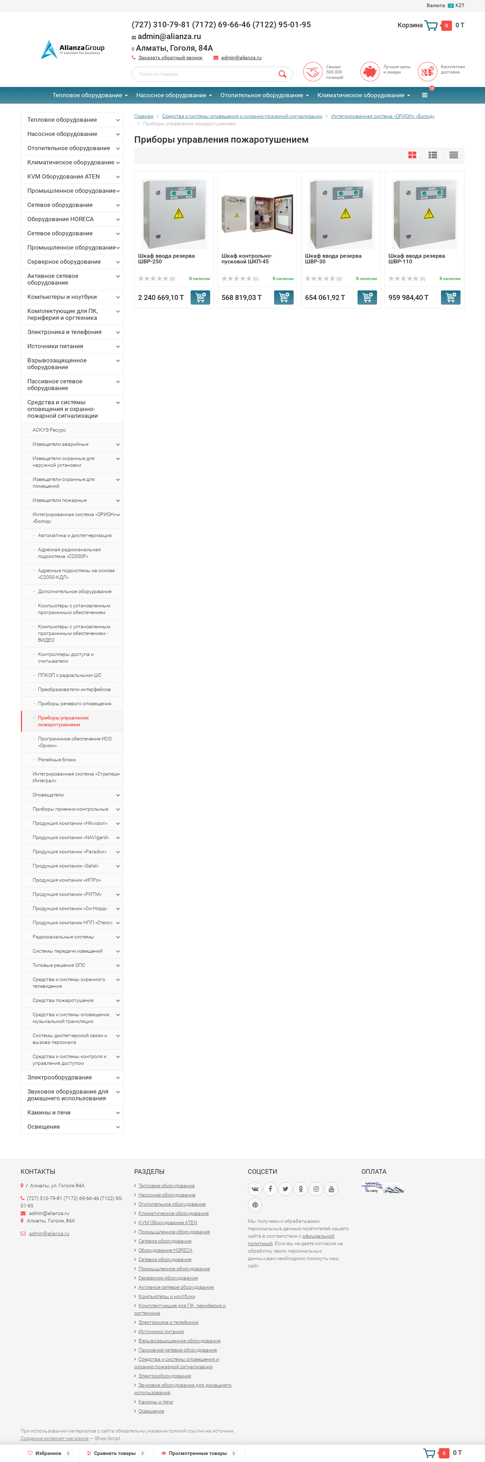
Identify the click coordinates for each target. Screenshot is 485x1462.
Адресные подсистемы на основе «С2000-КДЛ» (76, 574)
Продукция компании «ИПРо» (67, 880)
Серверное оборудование (64, 261)
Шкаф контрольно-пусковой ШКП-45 (247, 258)
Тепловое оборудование (87, 95)
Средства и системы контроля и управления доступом (70, 1059)
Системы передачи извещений (68, 951)
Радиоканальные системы (63, 937)
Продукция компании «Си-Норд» (70, 908)
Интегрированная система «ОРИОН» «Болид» (74, 517)
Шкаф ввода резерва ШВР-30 (333, 258)
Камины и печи (49, 1112)
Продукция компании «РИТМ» (67, 894)
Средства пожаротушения (63, 1000)
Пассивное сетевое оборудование (54, 384)
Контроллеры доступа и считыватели (66, 657)
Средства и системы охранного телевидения (69, 982)
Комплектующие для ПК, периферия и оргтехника (62, 314)
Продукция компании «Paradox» (70, 851)
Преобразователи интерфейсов (74, 689)
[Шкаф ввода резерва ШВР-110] (425, 213)
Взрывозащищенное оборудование (57, 364)
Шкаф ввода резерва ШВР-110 (416, 258)
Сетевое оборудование (60, 204)
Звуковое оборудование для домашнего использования (67, 1095)
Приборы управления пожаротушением (63, 721)
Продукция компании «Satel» (66, 866)
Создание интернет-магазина (55, 1438)
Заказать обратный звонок (170, 57)
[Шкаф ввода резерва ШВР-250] (174, 213)
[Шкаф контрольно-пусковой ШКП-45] (258, 213)
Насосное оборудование (171, 95)
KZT (445, 5)
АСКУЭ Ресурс (49, 430)
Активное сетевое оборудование (52, 279)
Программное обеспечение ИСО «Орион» (74, 742)
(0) (172, 278)
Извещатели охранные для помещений (64, 482)
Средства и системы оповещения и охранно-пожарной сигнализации (62, 409)
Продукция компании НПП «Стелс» (73, 922)
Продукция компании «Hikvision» (70, 823)
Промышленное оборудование (71, 190)
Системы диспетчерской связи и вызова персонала (70, 1039)
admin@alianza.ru (241, 57)
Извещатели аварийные (60, 444)
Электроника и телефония (64, 331)
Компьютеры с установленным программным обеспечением (74, 609)
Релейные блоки (57, 759)
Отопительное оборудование (261, 95)
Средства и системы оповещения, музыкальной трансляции (71, 1018)
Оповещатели (48, 795)
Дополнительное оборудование (74, 591)
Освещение (43, 1126)
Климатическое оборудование (360, 95)
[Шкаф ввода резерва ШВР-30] (341, 213)
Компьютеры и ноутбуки (62, 296)
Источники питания (55, 346)
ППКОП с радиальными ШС (70, 675)
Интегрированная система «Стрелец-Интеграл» (75, 777)
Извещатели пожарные (60, 500)
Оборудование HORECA (60, 219)
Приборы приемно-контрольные (70, 809)
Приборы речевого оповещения (74, 703)
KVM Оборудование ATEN (63, 176)
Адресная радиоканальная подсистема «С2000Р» (69, 553)
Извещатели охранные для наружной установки (64, 461)
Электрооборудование (59, 1077)
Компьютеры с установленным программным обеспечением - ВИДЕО (74, 633)
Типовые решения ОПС (59, 965)
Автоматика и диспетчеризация (75, 535)
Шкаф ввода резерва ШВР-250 (166, 258)
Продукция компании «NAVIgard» (71, 837)
